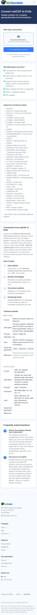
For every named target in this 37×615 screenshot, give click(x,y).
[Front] (12, 2)
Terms (18, 594)
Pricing (3, 550)
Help (4, 576)
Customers (4, 533)
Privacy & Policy (7, 594)
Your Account (7, 579)
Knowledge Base (6, 563)
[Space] (7, 504)
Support (3, 560)
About (3, 527)
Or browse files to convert (18, 50)
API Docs (4, 566)
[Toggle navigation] (34, 2)
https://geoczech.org (9, 515)
